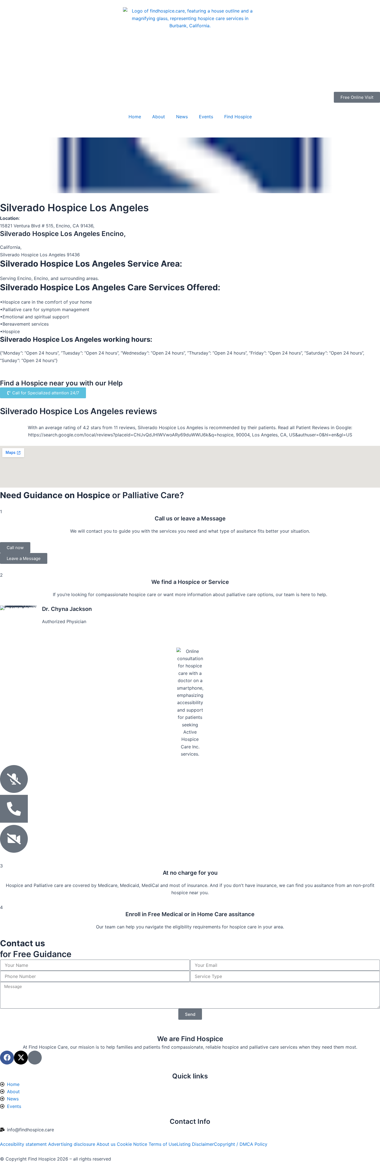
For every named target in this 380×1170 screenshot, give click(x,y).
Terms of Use (163, 1144)
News (182, 116)
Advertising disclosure (72, 1144)
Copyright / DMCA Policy (240, 1144)
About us (107, 1144)
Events (206, 116)
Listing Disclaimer (195, 1144)
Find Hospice (238, 116)
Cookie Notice (133, 1144)
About (158, 116)
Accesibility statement (24, 1144)
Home (135, 116)
